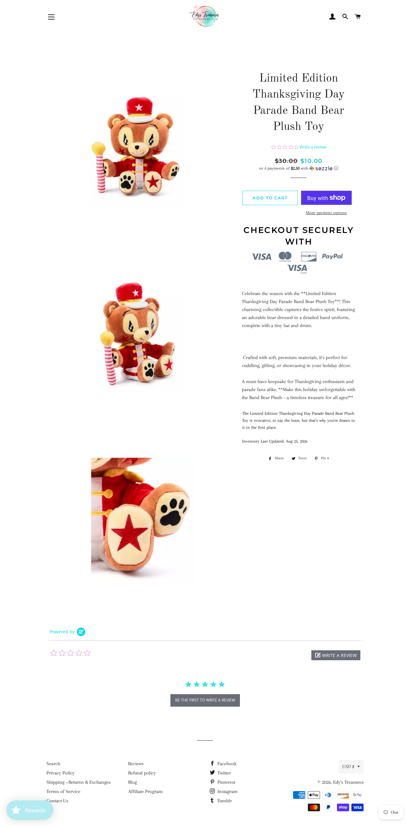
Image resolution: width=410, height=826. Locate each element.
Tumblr (224, 801)
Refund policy (142, 773)
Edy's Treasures (348, 782)
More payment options (326, 212)
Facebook (226, 763)
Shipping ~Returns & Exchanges (78, 782)
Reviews (136, 763)
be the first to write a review (205, 700)
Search (53, 763)
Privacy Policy (60, 773)
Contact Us (57, 801)
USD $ (348, 766)
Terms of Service (63, 791)
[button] (299, 168)
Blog (132, 782)
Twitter (223, 773)
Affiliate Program (145, 791)
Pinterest (225, 782)
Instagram (227, 791)
